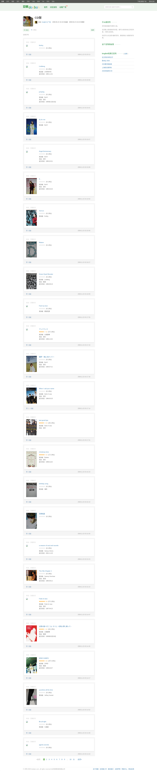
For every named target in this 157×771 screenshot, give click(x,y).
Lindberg (42, 66)
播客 (23, 1)
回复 (30, 54)
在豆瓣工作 (103, 769)
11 (74, 759)
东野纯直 (42, 514)
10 (70, 759)
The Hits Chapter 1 (45, 571)
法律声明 (117, 769)
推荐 (92, 30)
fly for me (42, 119)
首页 (45, 7)
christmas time (44, 452)
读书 (7, 1)
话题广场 (62, 7)
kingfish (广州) (46, 22)
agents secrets (44, 745)
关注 (27, 30)
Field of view (43, 599)
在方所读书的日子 (107, 57)
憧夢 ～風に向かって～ (46, 357)
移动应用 (131, 769)
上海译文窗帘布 (107, 67)
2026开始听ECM (107, 71)
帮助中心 (124, 769)
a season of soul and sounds (48, 545)
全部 (26, 34)
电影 (13, 1)
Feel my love (43, 306)
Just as (41, 211)
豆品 (53, 1)
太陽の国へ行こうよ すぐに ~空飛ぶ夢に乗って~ (55, 626)
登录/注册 (151, 1)
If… (40, 179)
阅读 (38, 1)
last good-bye (43, 420)
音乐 (18, 1)
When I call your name (46, 388)
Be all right (42, 721)
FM (43, 1)
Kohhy (41, 45)
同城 (28, 1)
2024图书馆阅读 (107, 64)
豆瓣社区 (33, 7)
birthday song (43, 484)
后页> (80, 759)
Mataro (41, 242)
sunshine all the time (46, 690)
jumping (41, 92)
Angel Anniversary (45, 151)
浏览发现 (53, 7)
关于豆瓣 (95, 769)
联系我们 (111, 769)
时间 (48, 1)
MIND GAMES (44, 658)
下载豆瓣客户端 (141, 1)
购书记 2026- (106, 60)
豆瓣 (2, 1)
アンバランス (43, 329)
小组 (33, 1)
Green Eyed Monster (46, 274)
